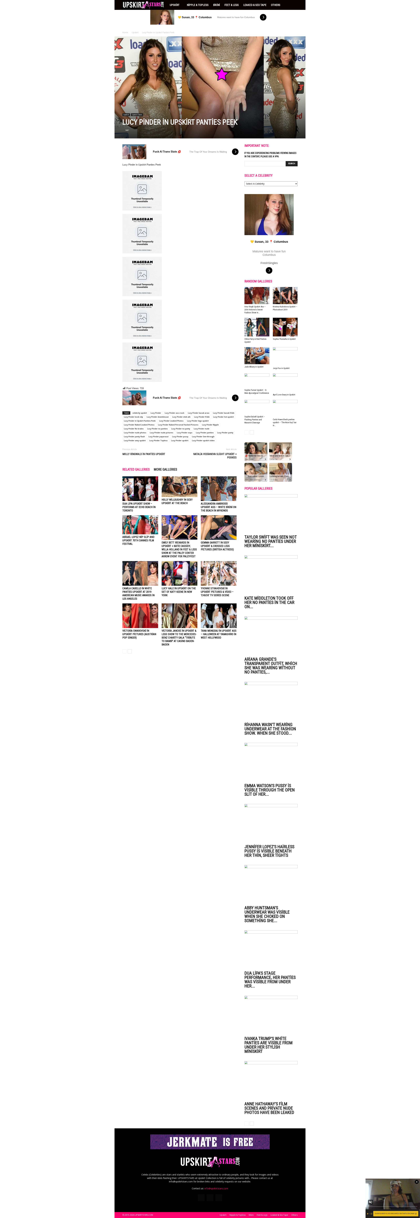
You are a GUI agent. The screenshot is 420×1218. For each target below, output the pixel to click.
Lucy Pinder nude (201, 428)
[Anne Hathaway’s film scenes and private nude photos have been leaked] (271, 1080)
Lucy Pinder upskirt (179, 440)
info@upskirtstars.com (216, 1188)
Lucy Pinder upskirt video (203, 440)
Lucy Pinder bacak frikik (223, 413)
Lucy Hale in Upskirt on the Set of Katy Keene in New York (179, 592)
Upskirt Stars (137, 114)
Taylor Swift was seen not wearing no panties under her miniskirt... (270, 541)
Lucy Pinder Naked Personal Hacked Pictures (178, 424)
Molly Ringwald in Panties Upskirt (143, 454)
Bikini (216, 5)
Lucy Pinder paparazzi (158, 436)
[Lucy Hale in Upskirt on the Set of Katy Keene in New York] (179, 573)
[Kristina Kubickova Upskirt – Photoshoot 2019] (285, 295)
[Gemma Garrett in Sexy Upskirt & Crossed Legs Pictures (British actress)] (219, 527)
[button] (294, 5)
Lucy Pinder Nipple (210, 424)
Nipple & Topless (198, 5)
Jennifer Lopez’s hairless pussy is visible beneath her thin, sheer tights (269, 851)
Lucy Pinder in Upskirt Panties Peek (140, 421)
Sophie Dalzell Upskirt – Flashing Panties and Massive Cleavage (254, 419)
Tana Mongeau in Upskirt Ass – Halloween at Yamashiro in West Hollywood (218, 634)
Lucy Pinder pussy (180, 436)
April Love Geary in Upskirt (284, 394)
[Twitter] (210, 1197)
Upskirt (174, 5)
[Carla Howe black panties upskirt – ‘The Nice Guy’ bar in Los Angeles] (285, 408)
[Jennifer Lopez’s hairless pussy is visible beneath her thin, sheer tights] (271, 823)
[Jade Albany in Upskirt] (256, 355)
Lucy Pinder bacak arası (198, 413)
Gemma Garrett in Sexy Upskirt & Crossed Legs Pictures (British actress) (217, 546)
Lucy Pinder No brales (134, 428)
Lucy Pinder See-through (203, 436)
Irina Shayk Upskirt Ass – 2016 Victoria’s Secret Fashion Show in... (254, 309)
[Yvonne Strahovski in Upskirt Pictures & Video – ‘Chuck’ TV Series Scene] (219, 573)
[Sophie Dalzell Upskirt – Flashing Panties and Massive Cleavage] (256, 407)
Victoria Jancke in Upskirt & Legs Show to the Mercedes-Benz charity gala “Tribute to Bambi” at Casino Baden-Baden (179, 637)
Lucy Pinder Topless (158, 440)
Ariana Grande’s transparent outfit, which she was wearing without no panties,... (270, 666)
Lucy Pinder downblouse (158, 417)
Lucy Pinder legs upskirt (198, 421)
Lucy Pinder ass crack (174, 413)
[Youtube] (219, 1197)
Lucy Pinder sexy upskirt (135, 440)
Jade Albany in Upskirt (253, 366)
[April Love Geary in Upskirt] (285, 382)
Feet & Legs (231, 5)
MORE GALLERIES (165, 469)
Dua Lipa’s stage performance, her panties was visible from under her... (270, 979)
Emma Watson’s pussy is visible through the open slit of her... (269, 790)
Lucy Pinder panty (225, 432)
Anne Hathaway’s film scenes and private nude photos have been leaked (269, 1108)
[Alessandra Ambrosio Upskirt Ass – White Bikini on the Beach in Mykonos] (219, 488)
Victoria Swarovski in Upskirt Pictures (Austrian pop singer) (139, 634)
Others (275, 5)
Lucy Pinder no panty (180, 428)
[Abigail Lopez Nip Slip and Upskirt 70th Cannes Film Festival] (140, 524)
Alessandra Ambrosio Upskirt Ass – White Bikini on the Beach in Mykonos (218, 507)
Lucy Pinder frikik (202, 417)
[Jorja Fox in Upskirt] (285, 356)
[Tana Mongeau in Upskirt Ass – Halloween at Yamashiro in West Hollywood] (219, 615)
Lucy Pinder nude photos (135, 432)
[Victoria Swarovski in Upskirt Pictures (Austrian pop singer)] (140, 615)
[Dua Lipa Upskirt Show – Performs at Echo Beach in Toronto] (140, 488)
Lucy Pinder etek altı (181, 417)
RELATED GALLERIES (136, 469)
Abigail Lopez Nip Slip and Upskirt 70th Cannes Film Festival (138, 540)
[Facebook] (201, 1197)
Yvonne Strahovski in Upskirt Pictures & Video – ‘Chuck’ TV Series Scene (217, 592)
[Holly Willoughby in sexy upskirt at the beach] (179, 486)
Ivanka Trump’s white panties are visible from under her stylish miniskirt (268, 1045)
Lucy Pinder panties (205, 432)
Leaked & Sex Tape (254, 5)
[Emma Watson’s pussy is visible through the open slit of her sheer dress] (271, 762)
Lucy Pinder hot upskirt (223, 417)
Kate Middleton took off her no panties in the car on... (269, 602)
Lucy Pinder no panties (157, 428)
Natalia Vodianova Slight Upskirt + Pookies (215, 456)
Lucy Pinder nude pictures (161, 432)
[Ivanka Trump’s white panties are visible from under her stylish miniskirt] (271, 1015)
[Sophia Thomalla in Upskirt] (285, 327)
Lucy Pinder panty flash (134, 436)
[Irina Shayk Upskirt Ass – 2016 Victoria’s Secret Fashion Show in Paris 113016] (256, 295)
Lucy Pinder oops (184, 432)
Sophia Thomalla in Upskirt (284, 339)
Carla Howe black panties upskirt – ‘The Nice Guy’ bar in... (284, 422)
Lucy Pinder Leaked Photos (171, 421)
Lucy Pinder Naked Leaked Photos (139, 424)
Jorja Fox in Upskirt (281, 368)
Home (125, 32)
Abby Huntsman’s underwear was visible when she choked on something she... (267, 914)
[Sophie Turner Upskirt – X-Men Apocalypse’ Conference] (256, 380)
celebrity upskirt (139, 413)
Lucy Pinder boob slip (133, 417)
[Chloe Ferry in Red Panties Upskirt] (256, 327)
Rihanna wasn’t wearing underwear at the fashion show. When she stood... (270, 729)
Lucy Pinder (156, 413)
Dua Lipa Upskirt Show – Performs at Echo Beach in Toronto (139, 507)
